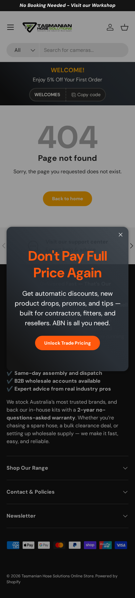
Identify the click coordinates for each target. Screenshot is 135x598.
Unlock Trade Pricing (67, 343)
